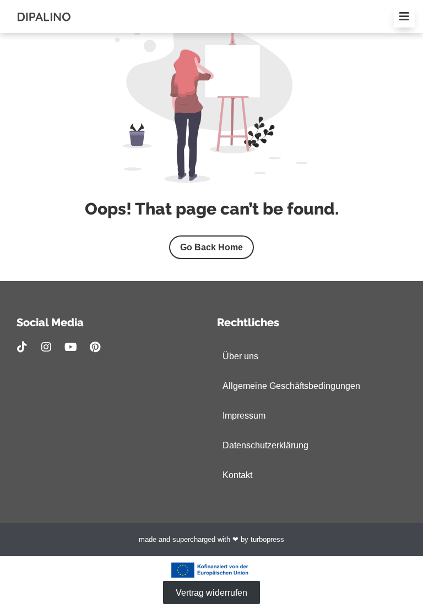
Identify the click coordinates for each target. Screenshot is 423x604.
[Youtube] (70, 347)
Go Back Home (211, 247)
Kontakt (237, 475)
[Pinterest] (94, 347)
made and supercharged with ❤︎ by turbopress (211, 539)
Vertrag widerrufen (211, 592)
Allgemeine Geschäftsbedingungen (291, 386)
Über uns (240, 356)
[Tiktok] (22, 347)
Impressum (244, 415)
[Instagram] (46, 347)
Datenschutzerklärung (265, 445)
